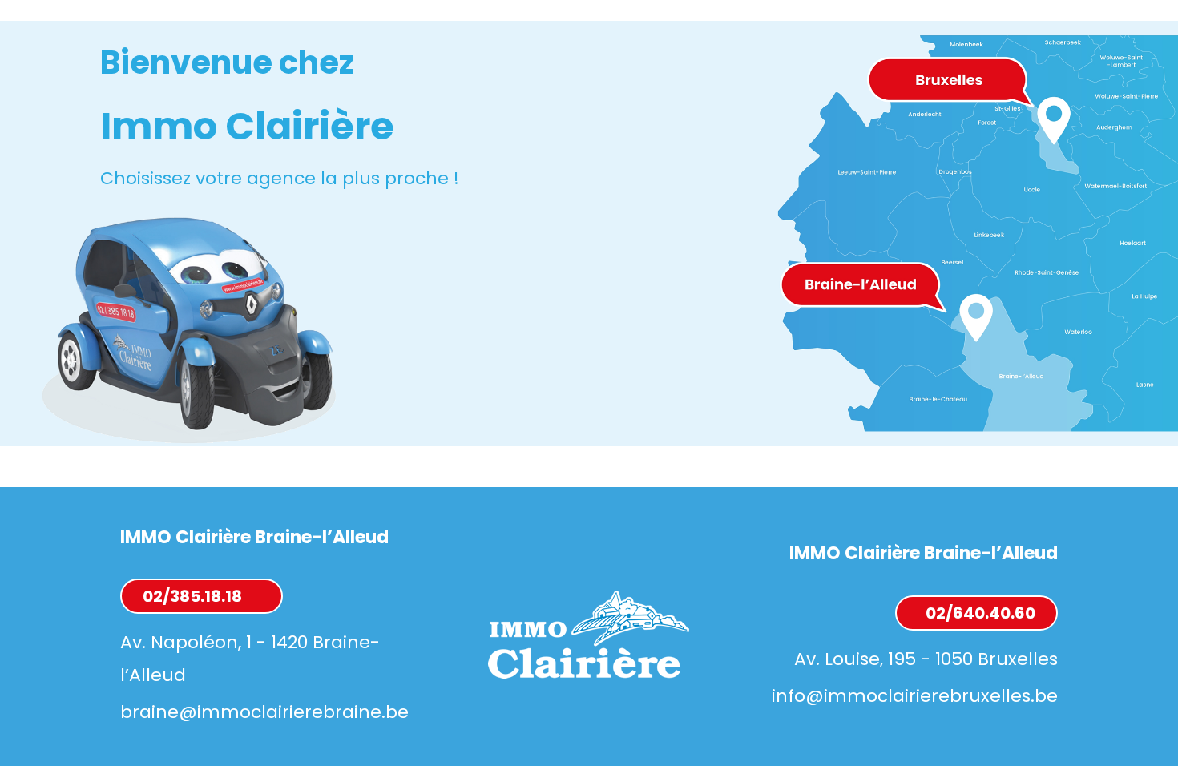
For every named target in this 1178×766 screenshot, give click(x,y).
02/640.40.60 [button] (980, 613)
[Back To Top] (1133, 721)
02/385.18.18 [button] (192, 596)
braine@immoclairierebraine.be (264, 711)
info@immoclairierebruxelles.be (915, 695)
